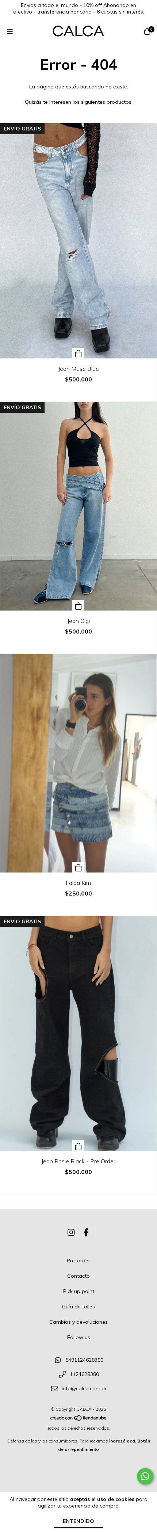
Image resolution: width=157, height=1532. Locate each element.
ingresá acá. (122, 1441)
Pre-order (78, 1260)
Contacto (78, 1276)
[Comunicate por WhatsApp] (145, 1476)
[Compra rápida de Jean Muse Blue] (78, 353)
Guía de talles (78, 1306)
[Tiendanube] (79, 1419)
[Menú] (9, 31)
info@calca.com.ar (84, 1388)
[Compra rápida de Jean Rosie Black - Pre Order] (78, 1145)
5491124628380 (84, 1360)
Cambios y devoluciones (78, 1322)
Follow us (78, 1337)
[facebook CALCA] (86, 1232)
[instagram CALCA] (71, 1232)
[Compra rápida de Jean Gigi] (78, 605)
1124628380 (84, 1374)
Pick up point (78, 1291)
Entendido (78, 1521)
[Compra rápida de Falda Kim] (78, 867)
